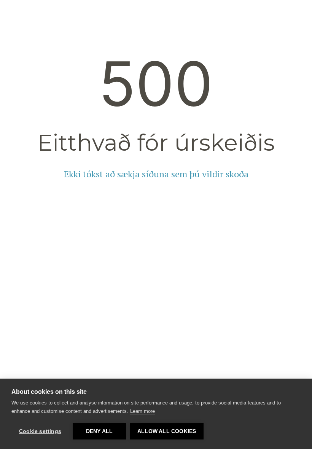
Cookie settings (40, 431)
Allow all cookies (166, 431)
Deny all (99, 431)
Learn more (142, 411)
